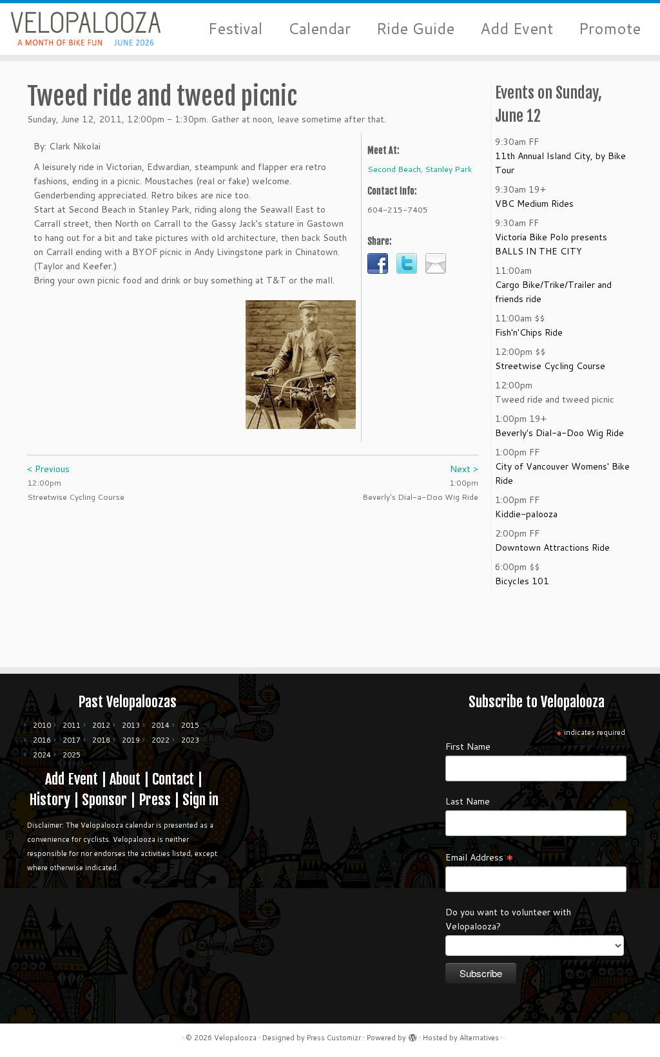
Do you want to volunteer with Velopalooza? (508, 919)
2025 (72, 755)
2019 (131, 740)
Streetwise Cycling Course (550, 365)
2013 (131, 725)
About (125, 779)
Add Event (516, 29)
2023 (190, 740)
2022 (160, 740)
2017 (72, 740)
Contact (173, 779)
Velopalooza (235, 1038)
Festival (235, 29)
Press (155, 799)
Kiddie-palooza (526, 514)
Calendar (319, 29)
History (49, 799)
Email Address (479, 856)
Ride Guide (415, 29)
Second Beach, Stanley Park (419, 169)
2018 (101, 740)
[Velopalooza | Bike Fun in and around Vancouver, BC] (77, 29)
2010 (42, 725)
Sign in (200, 799)
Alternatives (479, 1038)
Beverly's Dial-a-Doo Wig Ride (559, 432)
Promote (610, 29)
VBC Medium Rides (534, 203)
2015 (190, 725)
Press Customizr (334, 1038)
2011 (72, 725)
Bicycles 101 (522, 581)
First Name (467, 746)
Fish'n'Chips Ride (529, 332)
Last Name (467, 801)
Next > (464, 468)
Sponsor (104, 799)
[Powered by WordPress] (412, 1035)
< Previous (48, 468)
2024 (42, 755)
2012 (101, 725)
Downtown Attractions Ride (552, 547)
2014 (160, 725)
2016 (42, 740)
